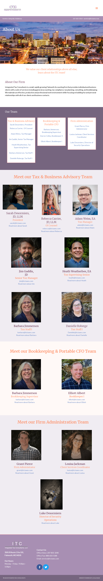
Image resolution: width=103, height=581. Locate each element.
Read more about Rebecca (51, 231)
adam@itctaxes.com (85, 225)
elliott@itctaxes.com (77, 399)
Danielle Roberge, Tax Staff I (21, 158)
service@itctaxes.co (49, 558)
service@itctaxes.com (91, 19)
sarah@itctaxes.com (18, 223)
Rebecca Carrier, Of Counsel (21, 128)
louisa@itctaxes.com (75, 470)
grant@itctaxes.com (24, 470)
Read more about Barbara (26, 335)
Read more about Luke (50, 523)
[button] (97, 8)
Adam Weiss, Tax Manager (21, 134)
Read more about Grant (24, 473)
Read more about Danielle (77, 335)
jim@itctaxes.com (26, 281)
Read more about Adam (85, 228)
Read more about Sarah (18, 226)
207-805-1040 (78, 19)
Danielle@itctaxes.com (77, 332)
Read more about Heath (76, 280)
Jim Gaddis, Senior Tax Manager (21, 139)
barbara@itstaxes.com (26, 332)
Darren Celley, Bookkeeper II (51, 136)
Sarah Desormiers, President (21, 124)
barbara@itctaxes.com (24, 399)
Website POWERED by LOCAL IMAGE (89, 578)
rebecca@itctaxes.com (51, 228)
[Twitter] (46, 567)
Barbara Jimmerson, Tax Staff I (21, 153)
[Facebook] (39, 567)
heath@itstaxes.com (77, 278)
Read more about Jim (26, 284)
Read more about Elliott (76, 402)
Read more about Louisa (75, 473)
